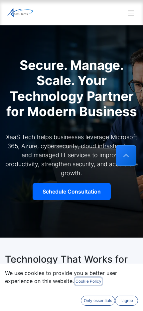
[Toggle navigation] (131, 12)
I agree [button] (126, 300)
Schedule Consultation (72, 191)
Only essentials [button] (98, 300)
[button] (126, 155)
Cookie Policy (88, 281)
